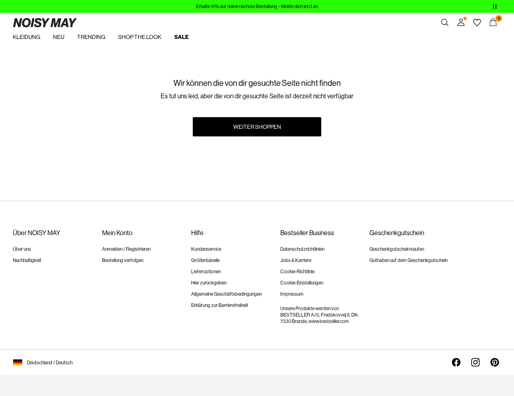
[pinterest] (494, 362)
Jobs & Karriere (295, 260)
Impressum (292, 294)
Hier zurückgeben (208, 283)
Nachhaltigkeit (27, 260)
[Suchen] (445, 22)
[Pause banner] (494, 6)
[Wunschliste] (477, 22)
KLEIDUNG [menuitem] (26, 37)
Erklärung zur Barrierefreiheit (219, 305)
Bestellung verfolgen (122, 260)
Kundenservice (206, 249)
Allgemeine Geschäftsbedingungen (226, 294)
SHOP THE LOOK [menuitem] (139, 37)
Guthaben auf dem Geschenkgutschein (408, 260)
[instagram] (475, 362)
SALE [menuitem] (181, 37)
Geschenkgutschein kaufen (396, 249)
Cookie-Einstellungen (301, 283)
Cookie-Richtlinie (297, 271)
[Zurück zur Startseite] (45, 22)
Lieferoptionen (206, 271)
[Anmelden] (461, 22)
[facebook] (456, 362)
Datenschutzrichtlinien (302, 249)
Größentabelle (205, 260)
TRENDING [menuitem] (91, 37)
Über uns (22, 249)
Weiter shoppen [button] (257, 127)
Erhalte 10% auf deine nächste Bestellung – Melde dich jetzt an (257, 6)
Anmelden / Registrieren (126, 249)
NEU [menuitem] (58, 37)
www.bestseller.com (328, 321)
